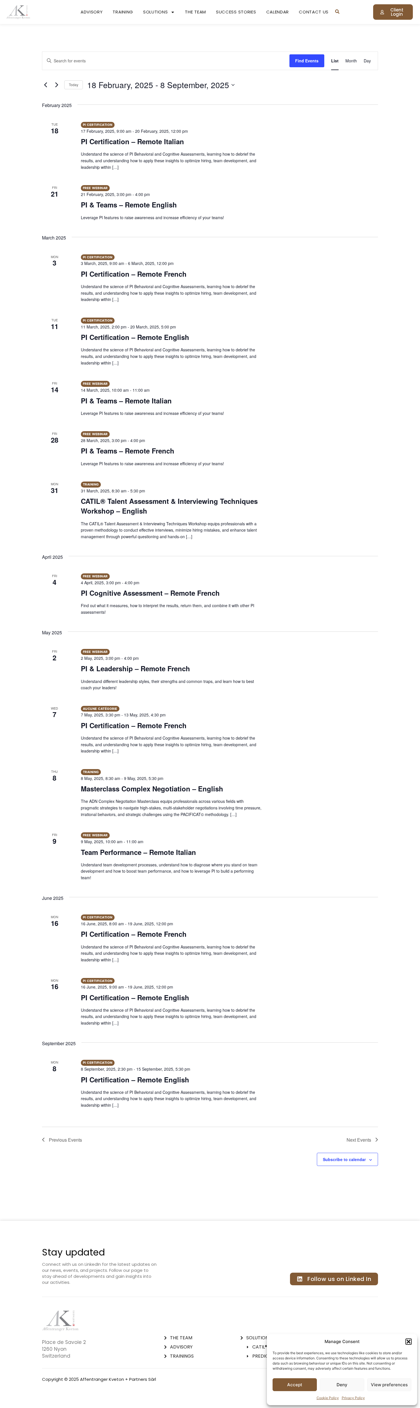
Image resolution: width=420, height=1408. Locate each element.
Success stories (236, 12)
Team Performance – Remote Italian (138, 852)
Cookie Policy (328, 1398)
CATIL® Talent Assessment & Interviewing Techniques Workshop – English (169, 506)
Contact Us (314, 12)
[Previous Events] (45, 85)
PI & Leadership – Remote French (135, 668)
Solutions (155, 12)
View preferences (389, 1384)
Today (73, 84)
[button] (408, 1341)
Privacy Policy (353, 1398)
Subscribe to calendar (344, 1159)
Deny (342, 1384)
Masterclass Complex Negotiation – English (152, 788)
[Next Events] (56, 85)
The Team (195, 12)
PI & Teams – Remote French (127, 451)
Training (123, 12)
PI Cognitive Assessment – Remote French (150, 593)
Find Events (307, 61)
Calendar (277, 12)
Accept (294, 1384)
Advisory (92, 12)
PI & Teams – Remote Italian (126, 400)
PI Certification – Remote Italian (132, 141)
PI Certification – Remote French (134, 274)
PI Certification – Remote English (135, 337)
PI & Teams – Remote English (129, 204)
